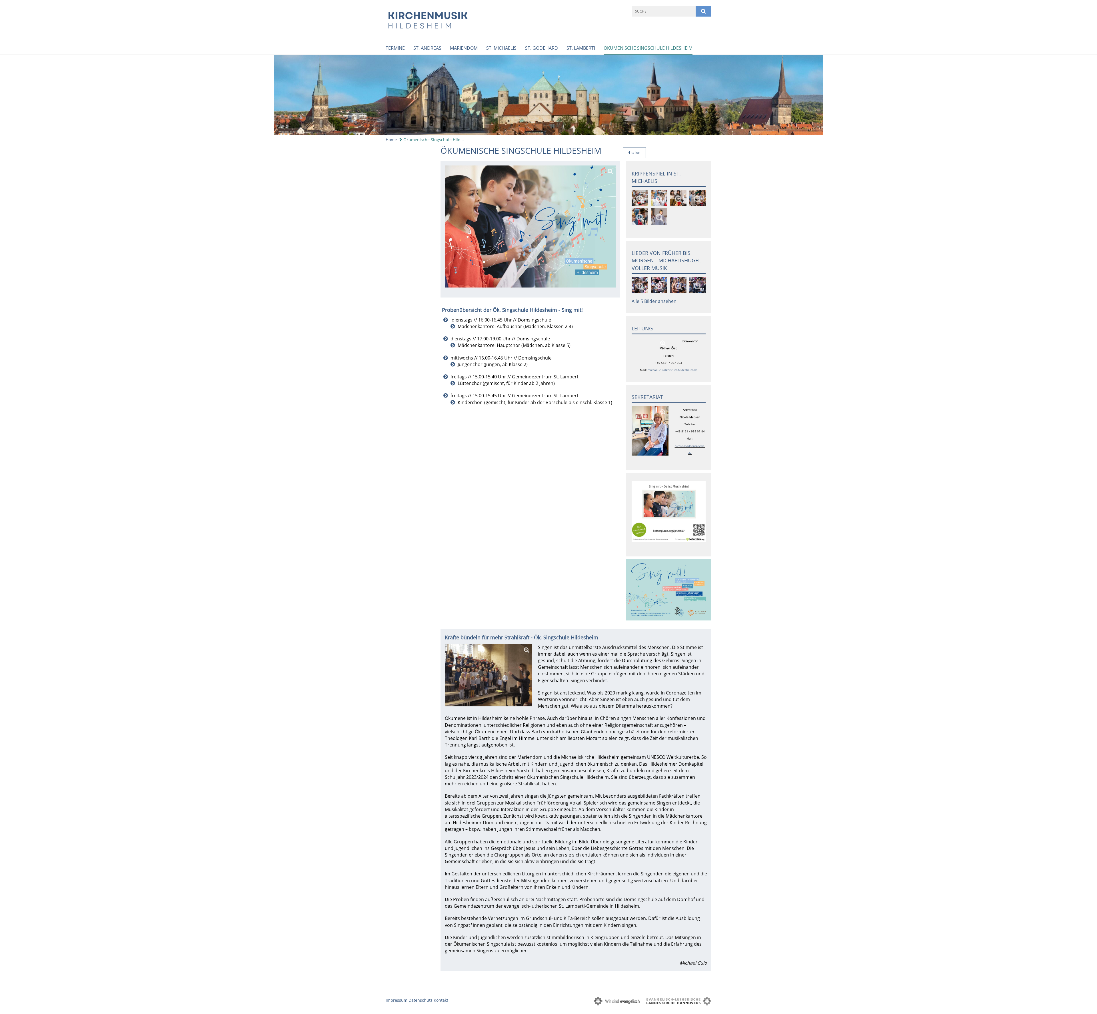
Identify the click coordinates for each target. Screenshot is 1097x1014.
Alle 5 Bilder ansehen (654, 301)
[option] (548, 95)
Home (391, 139)
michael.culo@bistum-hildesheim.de (672, 370)
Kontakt (441, 1000)
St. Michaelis (501, 48)
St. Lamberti (580, 48)
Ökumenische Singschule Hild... (433, 139)
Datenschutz (421, 1000)
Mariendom (464, 48)
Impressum (396, 1000)
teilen (635, 152)
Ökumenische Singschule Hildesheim (648, 48)
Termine (395, 48)
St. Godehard (541, 48)
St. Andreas (427, 48)
